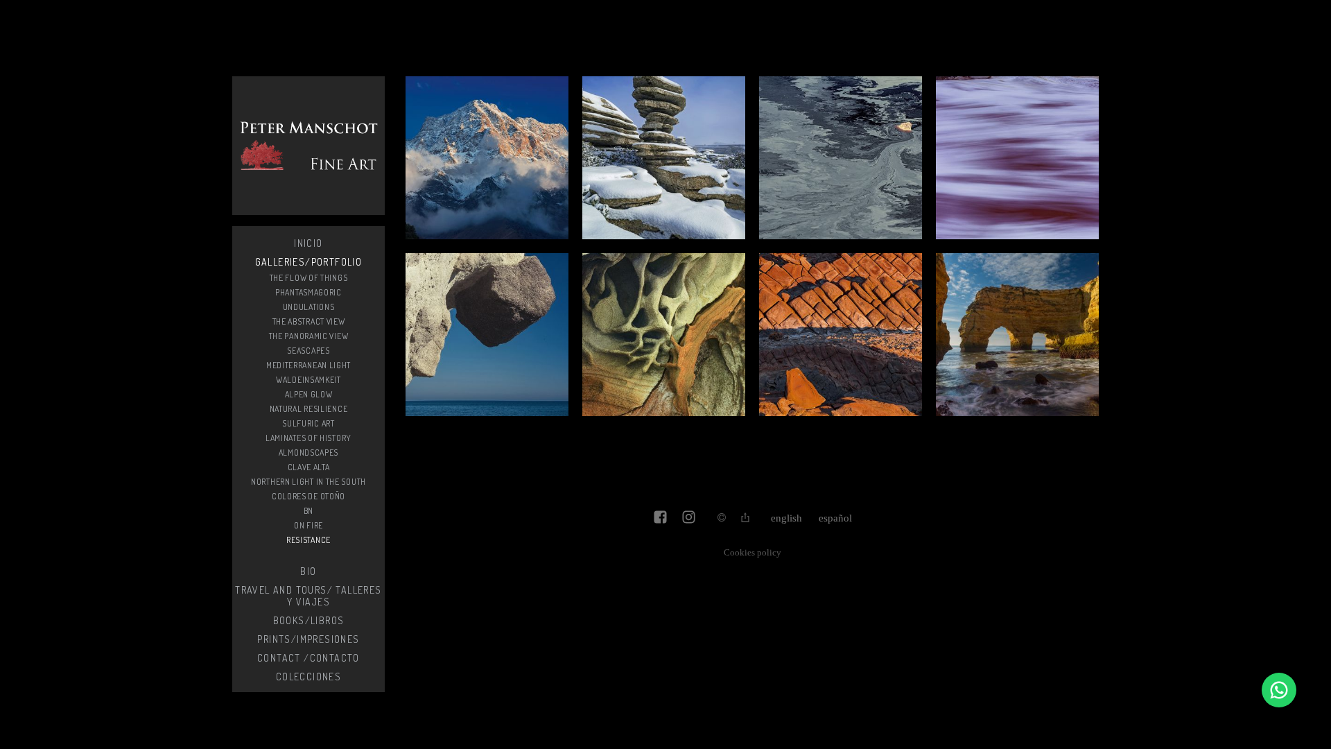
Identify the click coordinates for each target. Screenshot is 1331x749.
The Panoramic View (309, 336)
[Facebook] (660, 518)
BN (308, 511)
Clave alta (309, 467)
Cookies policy (752, 553)
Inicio (308, 243)
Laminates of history (308, 438)
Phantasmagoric (308, 292)
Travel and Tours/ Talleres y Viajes (308, 596)
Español (835, 518)
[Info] (721, 518)
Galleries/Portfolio (309, 262)
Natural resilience (309, 409)
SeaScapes (308, 350)
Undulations (309, 307)
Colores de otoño (308, 496)
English (786, 518)
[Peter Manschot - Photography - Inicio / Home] (308, 145)
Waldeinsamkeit (308, 379)
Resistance (308, 540)
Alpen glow (309, 394)
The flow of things (309, 278)
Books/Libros (309, 620)
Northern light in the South (308, 481)
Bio (308, 571)
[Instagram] (688, 518)
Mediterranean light (308, 365)
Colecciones (308, 676)
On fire (308, 525)
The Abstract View (308, 321)
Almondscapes (308, 452)
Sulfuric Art (308, 423)
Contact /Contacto (308, 658)
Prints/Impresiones (308, 639)
